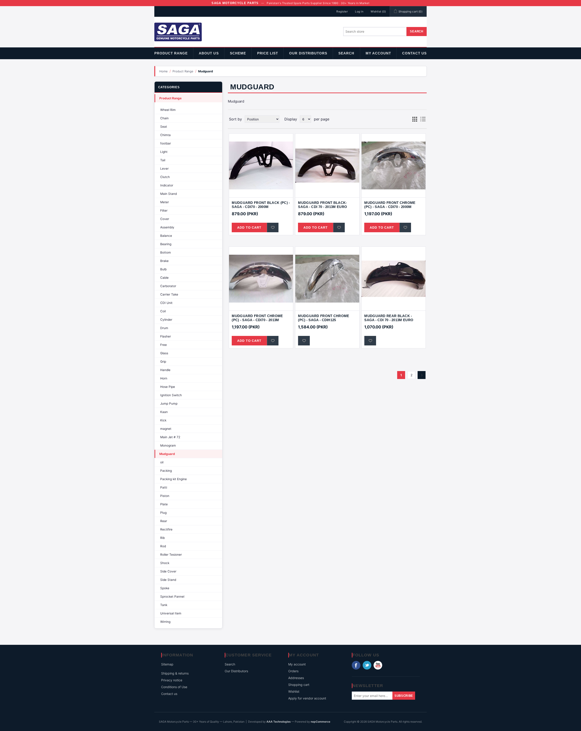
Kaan (164, 412)
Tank (163, 605)
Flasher (165, 336)
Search (346, 53)
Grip (163, 361)
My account (378, 53)
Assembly (167, 227)
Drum (164, 328)
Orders (293, 671)
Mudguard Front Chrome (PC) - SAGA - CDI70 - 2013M (257, 318)
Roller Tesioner (171, 554)
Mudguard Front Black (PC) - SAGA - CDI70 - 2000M (261, 205)
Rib (162, 538)
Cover (164, 219)
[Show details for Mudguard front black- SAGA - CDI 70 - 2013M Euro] (327, 165)
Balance (166, 235)
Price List (267, 53)
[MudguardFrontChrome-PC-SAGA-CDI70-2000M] (393, 165)
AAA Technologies (278, 721)
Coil (163, 311)
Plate (164, 504)
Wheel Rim (168, 110)
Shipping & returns (175, 673)
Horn (163, 378)
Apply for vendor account (307, 698)
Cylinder (166, 319)
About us (209, 53)
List (423, 119)
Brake (164, 261)
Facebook (356, 665)
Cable (164, 277)
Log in (359, 11)
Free (163, 345)
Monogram (168, 445)
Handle (165, 370)
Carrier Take (169, 294)
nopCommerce (320, 721)
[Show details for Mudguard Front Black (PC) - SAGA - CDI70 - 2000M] (261, 165)
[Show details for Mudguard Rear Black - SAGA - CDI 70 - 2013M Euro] (393, 278)
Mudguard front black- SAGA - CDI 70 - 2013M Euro (322, 205)
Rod (163, 546)
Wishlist (293, 691)
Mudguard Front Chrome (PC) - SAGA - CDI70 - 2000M (389, 205)
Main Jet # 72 (170, 437)
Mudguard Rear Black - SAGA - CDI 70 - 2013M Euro (388, 318)
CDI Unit (166, 303)
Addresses (296, 678)
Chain (164, 118)
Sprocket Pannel (172, 596)
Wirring (165, 621)
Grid (414, 119)
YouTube (378, 665)
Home (163, 71)
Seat (163, 126)
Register (342, 11)
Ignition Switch (171, 395)
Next (422, 375)
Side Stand (168, 580)
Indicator (166, 185)
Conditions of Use (174, 687)
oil (161, 462)
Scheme (238, 53)
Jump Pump (168, 403)
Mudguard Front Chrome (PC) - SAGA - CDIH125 (323, 318)
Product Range (171, 53)
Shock (164, 563)
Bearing (165, 244)
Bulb (163, 269)
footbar (165, 143)
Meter (164, 202)
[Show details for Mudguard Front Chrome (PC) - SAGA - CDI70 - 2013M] (261, 278)
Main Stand (168, 194)
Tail (162, 160)
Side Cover (168, 571)
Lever (164, 168)
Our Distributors (308, 53)
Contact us (414, 53)
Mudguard (167, 454)
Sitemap (167, 664)
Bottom (165, 252)
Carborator (168, 286)
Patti (163, 487)
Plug (163, 512)
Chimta (165, 135)
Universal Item (170, 613)
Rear (163, 521)
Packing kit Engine (173, 479)
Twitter (367, 665)
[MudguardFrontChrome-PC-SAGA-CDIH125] (327, 278)
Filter (163, 210)
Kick (163, 420)
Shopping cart (298, 685)
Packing (166, 470)
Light (163, 152)
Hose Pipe (167, 387)
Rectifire (166, 529)
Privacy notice (171, 680)
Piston (164, 496)
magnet (165, 428)
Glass (164, 353)
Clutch (165, 177)
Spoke (164, 588)
